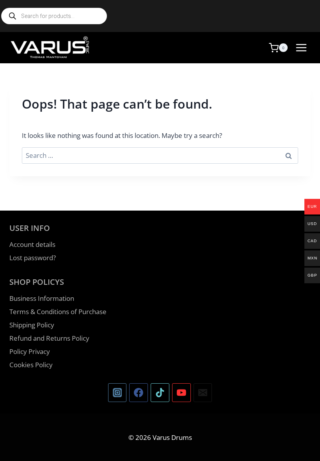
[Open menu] (301, 47)
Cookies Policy (31, 364)
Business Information (41, 298)
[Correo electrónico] (203, 392)
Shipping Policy (31, 324)
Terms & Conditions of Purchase (58, 311)
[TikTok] (160, 392)
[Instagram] (117, 392)
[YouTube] (181, 392)
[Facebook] (138, 392)
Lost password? (32, 257)
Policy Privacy (29, 351)
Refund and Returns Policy (49, 338)
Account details (32, 244)
